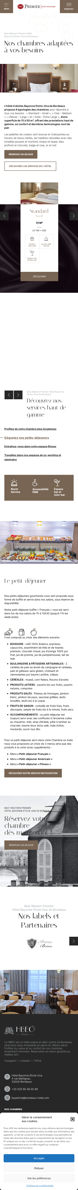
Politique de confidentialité (40, 1185)
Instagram (10, 1060)
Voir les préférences (39, 1178)
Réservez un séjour (21, 154)
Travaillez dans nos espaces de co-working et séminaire (32, 457)
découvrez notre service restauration (33, 773)
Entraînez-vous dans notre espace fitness (30, 446)
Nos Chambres (13, 1109)
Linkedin (25, 1060)
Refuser (39, 1168)
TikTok (37, 1060)
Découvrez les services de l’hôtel (30, 166)
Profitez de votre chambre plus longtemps (30, 428)
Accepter (39, 1158)
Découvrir (39, 276)
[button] (72, 1119)
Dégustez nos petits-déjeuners (26, 438)
